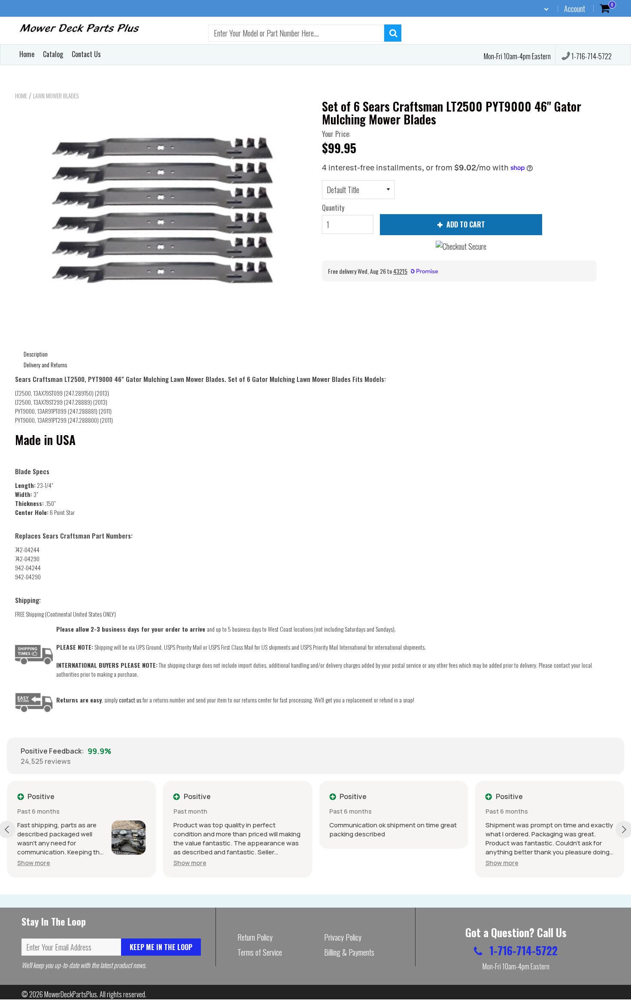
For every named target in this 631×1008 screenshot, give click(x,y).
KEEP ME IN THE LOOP (161, 947)
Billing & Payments (349, 952)
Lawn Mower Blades (56, 95)
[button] (33, 862)
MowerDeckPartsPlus (70, 994)
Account (574, 8)
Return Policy (255, 937)
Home (26, 54)
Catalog (53, 54)
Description (36, 353)
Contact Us (86, 54)
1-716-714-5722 (591, 56)
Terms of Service (259, 952)
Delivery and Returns (45, 364)
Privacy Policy (342, 937)
